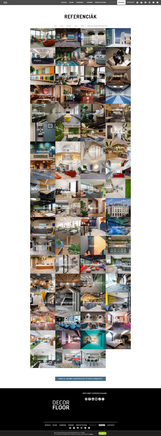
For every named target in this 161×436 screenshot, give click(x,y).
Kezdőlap (64, 2)
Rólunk (71, 2)
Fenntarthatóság (100, 2)
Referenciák (112, 2)
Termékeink (79, 2)
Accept (102, 433)
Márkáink (89, 2)
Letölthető (130, 2)
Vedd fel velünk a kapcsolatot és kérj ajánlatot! (80, 379)
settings (91, 434)
